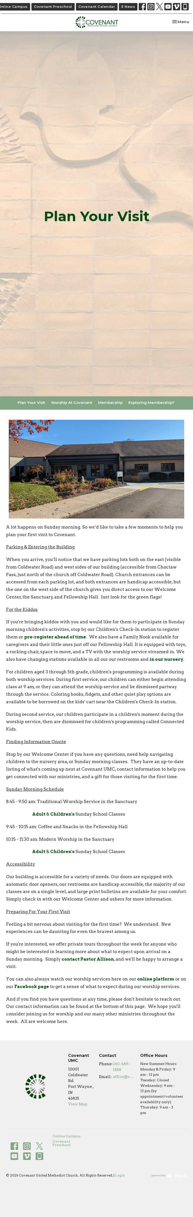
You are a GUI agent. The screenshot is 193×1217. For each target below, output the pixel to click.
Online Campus (66, 1136)
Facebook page (31, 986)
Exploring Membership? (151, 402)
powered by (167, 1180)
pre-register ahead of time (55, 636)
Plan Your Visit (31, 402)
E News (128, 7)
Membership (110, 402)
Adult (39, 814)
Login (120, 1175)
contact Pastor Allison (88, 959)
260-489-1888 (121, 1067)
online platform (155, 978)
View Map (77, 1104)
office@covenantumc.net (124, 1076)
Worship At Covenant (71, 402)
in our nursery (166, 659)
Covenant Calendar (96, 7)
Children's (62, 814)
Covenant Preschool (53, 7)
